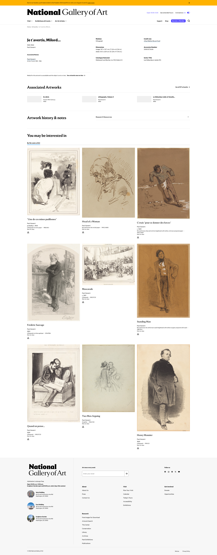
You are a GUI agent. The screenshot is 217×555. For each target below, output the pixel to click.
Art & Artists (60, 21)
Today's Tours (127, 498)
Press (84, 494)
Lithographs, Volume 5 (106, 97)
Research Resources (104, 117)
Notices (177, 551)
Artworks (35, 27)
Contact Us (86, 498)
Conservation (86, 528)
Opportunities (169, 494)
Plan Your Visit (128, 490)
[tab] (33, 143)
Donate (166, 490)
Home (29, 27)
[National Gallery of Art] (46, 469)
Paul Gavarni (31, 59)
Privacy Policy (186, 551)
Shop (166, 21)
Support (159, 21)
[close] (189, 3)
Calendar (126, 494)
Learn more (91, 3)
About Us (85, 490)
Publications (86, 543)
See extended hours (166, 13)
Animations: (180, 13)
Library (84, 532)
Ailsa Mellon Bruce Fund (152, 41)
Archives (85, 536)
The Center (86, 525)
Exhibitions (127, 505)
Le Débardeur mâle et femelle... (164, 97)
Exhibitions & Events (42, 21)
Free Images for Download (91, 517)
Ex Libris (46, 97)
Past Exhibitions (87, 540)
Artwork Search (87, 521)
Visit (29, 21)
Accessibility (127, 501)
